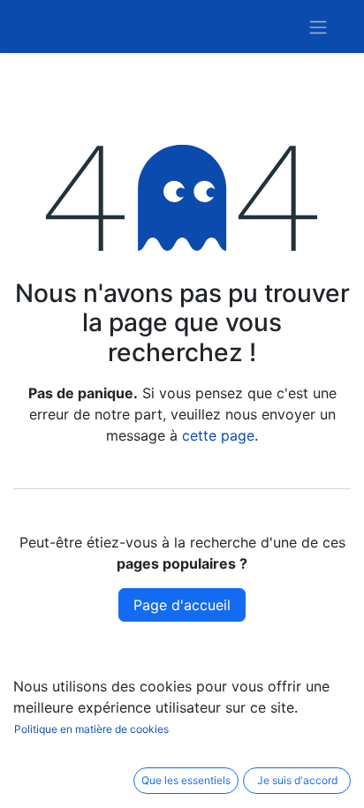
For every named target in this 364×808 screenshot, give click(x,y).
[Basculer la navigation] (318, 26)
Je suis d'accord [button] (297, 780)
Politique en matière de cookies (91, 729)
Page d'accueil (182, 605)
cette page (218, 435)
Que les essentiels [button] (186, 780)
